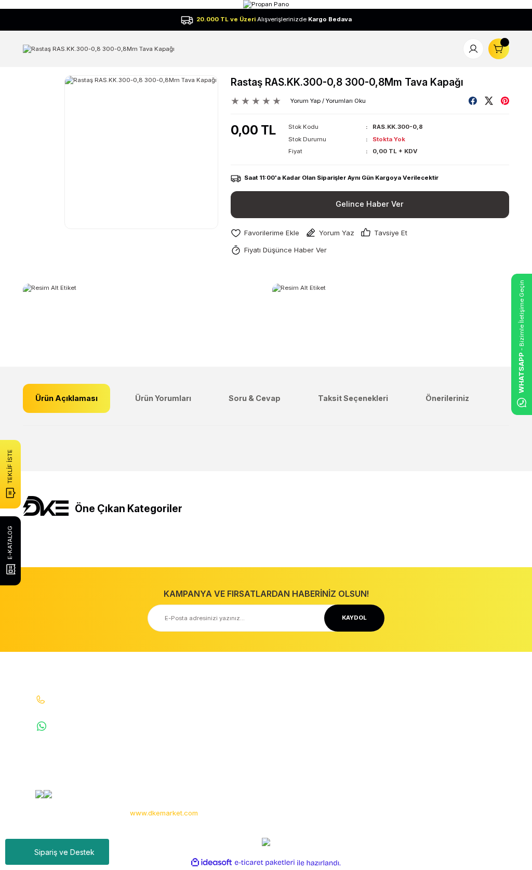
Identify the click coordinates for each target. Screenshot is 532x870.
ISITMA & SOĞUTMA (467, 737)
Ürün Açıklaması (66, 398)
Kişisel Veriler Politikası (388, 747)
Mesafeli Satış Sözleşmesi (375, 697)
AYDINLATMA (457, 693)
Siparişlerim (289, 722)
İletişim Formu (209, 722)
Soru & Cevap (255, 398)
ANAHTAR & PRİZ (463, 781)
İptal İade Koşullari (382, 733)
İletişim (199, 708)
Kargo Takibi (207, 752)
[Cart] (498, 48)
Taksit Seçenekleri (353, 398)
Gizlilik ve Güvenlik (382, 717)
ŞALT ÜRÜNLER (460, 722)
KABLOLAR (454, 752)
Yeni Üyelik (287, 693)
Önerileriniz (447, 398)
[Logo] (99, 48)
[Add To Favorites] (265, 232)
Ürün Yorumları (163, 398)
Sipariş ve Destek (64, 852)
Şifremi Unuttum (295, 737)
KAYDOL (354, 617)
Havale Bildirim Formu (221, 737)
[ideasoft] (211, 862)
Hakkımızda (206, 693)
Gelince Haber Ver (370, 203)
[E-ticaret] (264, 863)
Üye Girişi (285, 708)
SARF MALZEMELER (467, 708)
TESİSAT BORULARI (466, 766)
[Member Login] (473, 48)
